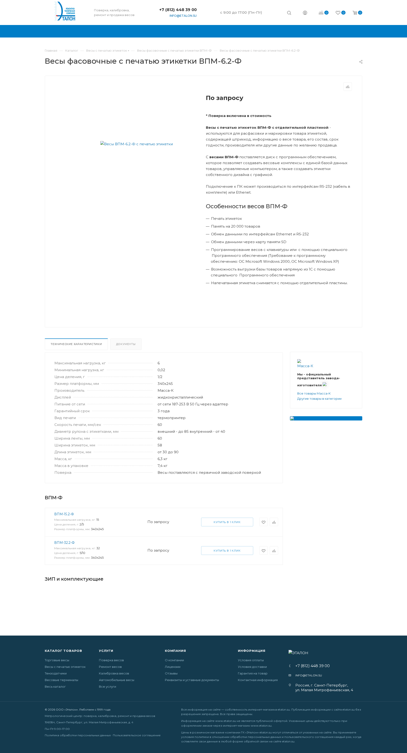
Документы (126, 344)
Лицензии (172, 667)
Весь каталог (55, 686)
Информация (251, 651)
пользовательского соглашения (309, 737)
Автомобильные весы (116, 680)
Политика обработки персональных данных (78, 735)
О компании (174, 660)
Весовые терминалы (61, 680)
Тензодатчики (56, 673)
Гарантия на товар (253, 673)
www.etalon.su (225, 721)
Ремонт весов (110, 667)
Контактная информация (258, 680)
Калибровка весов (114, 673)
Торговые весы (57, 660)
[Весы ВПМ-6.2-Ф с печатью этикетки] (137, 144)
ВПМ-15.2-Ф (64, 514)
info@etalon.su (183, 15)
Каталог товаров (63, 651)
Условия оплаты (251, 660)
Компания (175, 651)
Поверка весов (111, 660)
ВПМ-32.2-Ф (64, 543)
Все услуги (107, 686)
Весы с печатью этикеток (65, 667)
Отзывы (171, 673)
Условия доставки (252, 667)
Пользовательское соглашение (137, 735)
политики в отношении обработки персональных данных (238, 737)
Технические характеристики (76, 344)
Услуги (106, 651)
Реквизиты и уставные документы (192, 680)
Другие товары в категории (319, 398)
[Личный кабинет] (305, 13)
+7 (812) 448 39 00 (178, 10)
